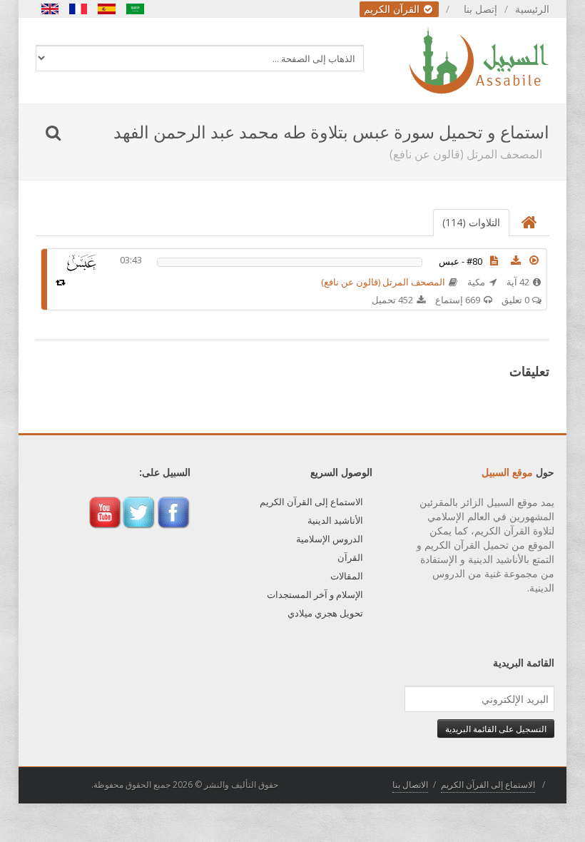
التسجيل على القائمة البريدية (495, 728)
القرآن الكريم (393, 9)
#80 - (460, 261)
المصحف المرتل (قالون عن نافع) (383, 281)
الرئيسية (532, 9)
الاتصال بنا (410, 784)
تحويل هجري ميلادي (325, 613)
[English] (50, 9)
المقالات (346, 575)
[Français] (78, 9)
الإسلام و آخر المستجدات (315, 594)
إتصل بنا (480, 9)
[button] (534, 260)
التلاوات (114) (471, 222)
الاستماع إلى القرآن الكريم (311, 501)
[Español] (107, 9)
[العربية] (135, 9)
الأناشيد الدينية (335, 520)
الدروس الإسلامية (329, 538)
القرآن (350, 557)
